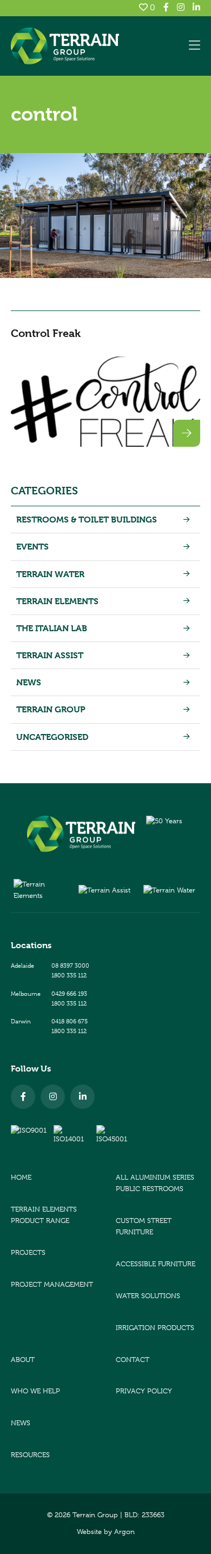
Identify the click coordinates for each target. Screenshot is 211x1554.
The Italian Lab (51, 628)
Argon (124, 1531)
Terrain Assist (49, 655)
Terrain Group (50, 709)
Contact (132, 1359)
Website (89, 1531)
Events (32, 546)
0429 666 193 (69, 993)
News (28, 682)
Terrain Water (50, 574)
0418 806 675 (69, 1021)
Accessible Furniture (155, 1264)
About (23, 1359)
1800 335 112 (69, 975)
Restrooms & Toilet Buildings (86, 519)
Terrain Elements (57, 601)
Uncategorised (52, 737)
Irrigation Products (155, 1328)
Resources (30, 1455)
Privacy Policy (144, 1391)
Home (21, 1177)
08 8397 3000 (70, 965)
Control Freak (46, 333)
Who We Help (35, 1391)
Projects (28, 1252)
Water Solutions (148, 1296)
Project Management (52, 1284)
